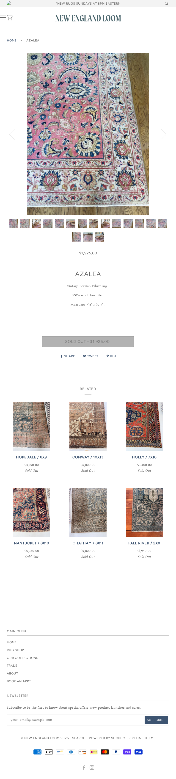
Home (12, 40)
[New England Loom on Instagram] (92, 768)
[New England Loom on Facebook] (84, 768)
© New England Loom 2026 (45, 738)
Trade (12, 665)
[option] (88, 134)
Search (79, 738)
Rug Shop (15, 650)
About (12, 673)
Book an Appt (19, 681)
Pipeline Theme (142, 738)
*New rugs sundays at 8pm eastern (88, 3)
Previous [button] (14, 134)
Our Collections (22, 658)
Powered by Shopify (107, 738)
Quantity (88, 316)
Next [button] (160, 134)
